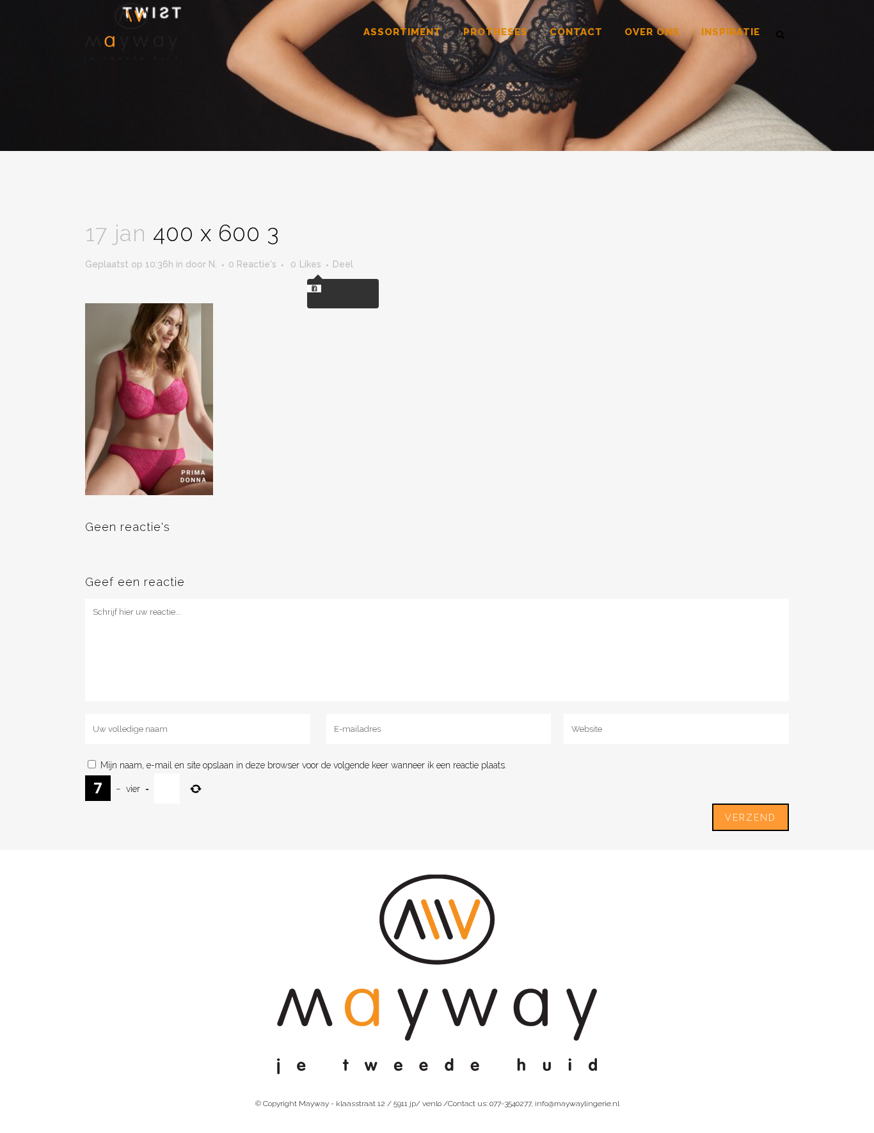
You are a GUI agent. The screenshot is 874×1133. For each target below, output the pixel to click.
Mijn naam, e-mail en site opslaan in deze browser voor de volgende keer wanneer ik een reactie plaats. (303, 765)
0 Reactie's (252, 264)
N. (213, 264)
